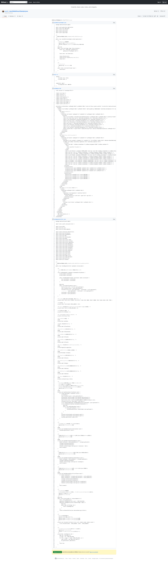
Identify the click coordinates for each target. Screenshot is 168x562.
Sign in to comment (94, 552)
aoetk (6, 11)
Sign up (164, 2)
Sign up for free (57, 552)
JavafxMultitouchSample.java (18, 11)
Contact (89, 558)
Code (5, 16)
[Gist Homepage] (5, 2)
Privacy (70, 558)
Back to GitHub (36, 2)
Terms (66, 558)
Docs (86, 558)
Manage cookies (95, 558)
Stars (21, 16)
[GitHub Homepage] (56, 558)
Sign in (159, 2)
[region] (84, 48)
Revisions (12, 16)
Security (74, 558)
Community (82, 558)
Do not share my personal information (106, 558)
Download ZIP (162, 16)
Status (78, 558)
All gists (30, 2)
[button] (155, 16)
